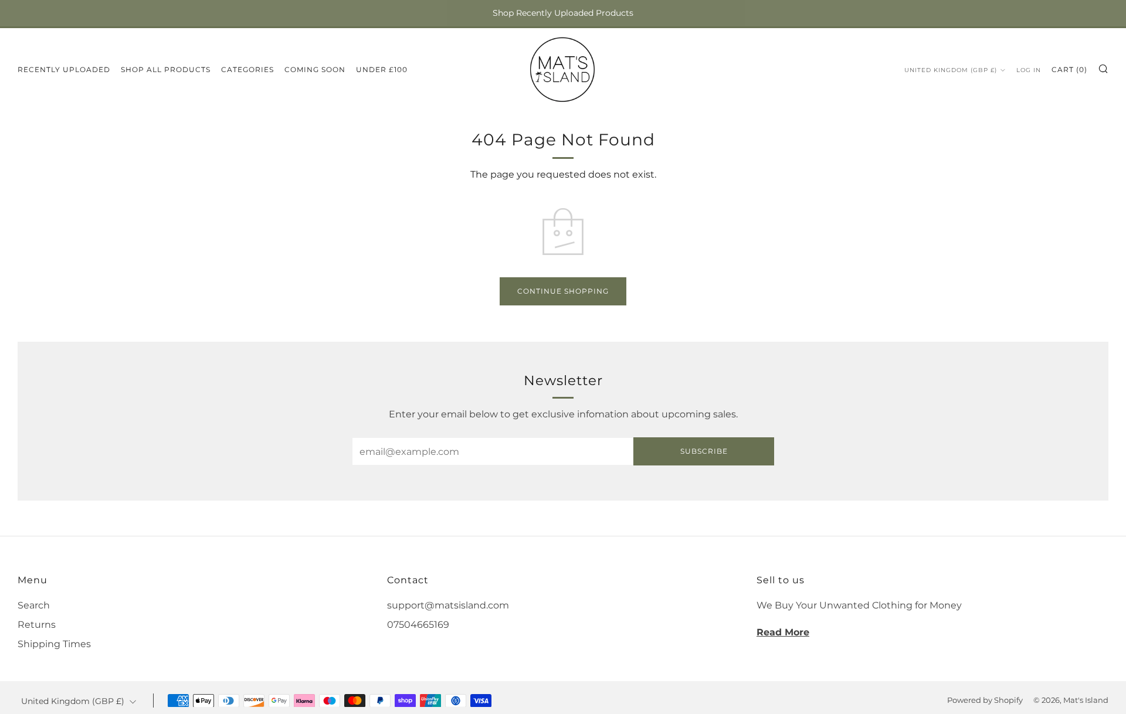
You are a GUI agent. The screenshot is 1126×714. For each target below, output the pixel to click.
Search (34, 605)
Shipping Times (54, 644)
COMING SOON (314, 69)
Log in (1028, 70)
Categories (247, 69)
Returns (37, 624)
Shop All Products (166, 69)
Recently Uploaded (64, 69)
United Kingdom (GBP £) (950, 70)
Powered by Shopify (985, 700)
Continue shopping (563, 291)
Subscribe (704, 451)
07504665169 (418, 624)
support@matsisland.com (448, 605)
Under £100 (382, 69)
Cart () (1069, 69)
